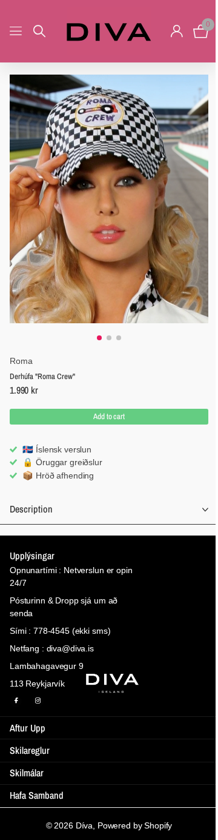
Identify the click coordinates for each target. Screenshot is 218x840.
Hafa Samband (37, 795)
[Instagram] (37, 701)
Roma (21, 361)
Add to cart (109, 416)
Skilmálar (27, 772)
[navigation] (99, 338)
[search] (39, 31)
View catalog (17, 31)
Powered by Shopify (134, 825)
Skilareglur (30, 750)
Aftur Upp (27, 727)
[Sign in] (176, 30)
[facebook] (16, 701)
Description (31, 509)
